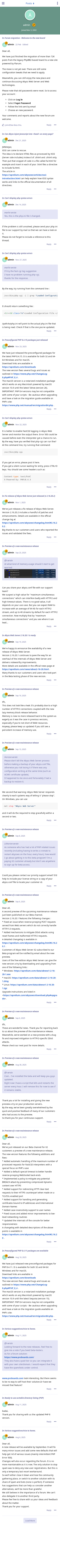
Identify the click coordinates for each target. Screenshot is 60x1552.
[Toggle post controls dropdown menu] (55, 125)
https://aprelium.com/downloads (19, 367)
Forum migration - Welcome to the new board (25, 38)
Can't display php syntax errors (18, 198)
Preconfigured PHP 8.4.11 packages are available (26, 1250)
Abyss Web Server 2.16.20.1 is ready (20, 635)
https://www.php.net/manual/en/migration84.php (27, 405)
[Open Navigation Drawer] (3, 3)
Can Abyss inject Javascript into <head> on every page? (29, 134)
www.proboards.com (12, 1378)
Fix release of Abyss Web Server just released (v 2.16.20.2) (30, 496)
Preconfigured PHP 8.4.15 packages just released (26, 340)
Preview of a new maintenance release (22, 546)
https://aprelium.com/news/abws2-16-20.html (25, 669)
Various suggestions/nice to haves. (20, 1328)
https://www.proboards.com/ (19, 1357)
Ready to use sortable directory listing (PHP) (24, 1398)
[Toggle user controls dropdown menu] (57, 3)
